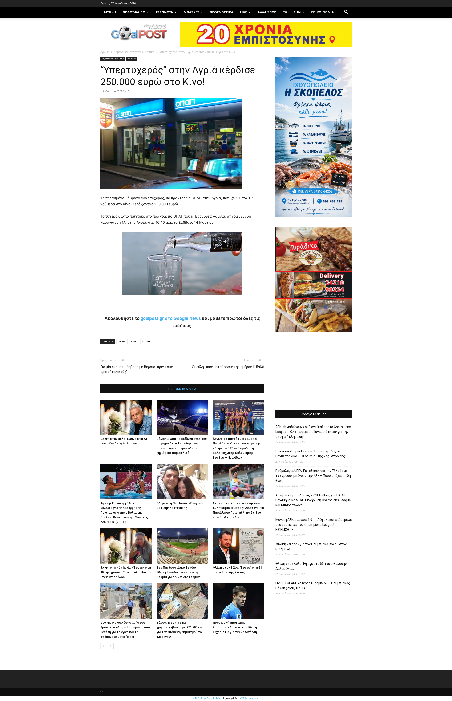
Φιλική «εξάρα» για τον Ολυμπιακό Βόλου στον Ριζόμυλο (311, 546)
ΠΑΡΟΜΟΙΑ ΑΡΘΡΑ (182, 389)
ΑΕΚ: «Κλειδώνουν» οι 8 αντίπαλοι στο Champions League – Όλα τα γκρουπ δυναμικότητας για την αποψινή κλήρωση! (313, 432)
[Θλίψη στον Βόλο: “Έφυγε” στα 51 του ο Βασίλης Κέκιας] (238, 546)
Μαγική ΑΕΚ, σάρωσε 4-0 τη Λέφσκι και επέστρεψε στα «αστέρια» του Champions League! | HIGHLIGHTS (313, 524)
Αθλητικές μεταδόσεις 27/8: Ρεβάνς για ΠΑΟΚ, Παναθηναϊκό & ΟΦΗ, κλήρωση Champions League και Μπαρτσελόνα (313, 500)
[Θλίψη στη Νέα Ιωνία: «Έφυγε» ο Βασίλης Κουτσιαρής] (182, 481)
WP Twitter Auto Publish (207, 698)
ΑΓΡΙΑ (121, 341)
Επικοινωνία (322, 12)
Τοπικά (149, 52)
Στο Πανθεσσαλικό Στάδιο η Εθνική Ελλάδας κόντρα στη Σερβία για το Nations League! (178, 572)
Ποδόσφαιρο (134, 12)
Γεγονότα (164, 12)
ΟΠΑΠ (146, 341)
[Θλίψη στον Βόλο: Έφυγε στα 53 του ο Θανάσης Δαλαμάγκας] (126, 417)
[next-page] (111, 646)
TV (285, 12)
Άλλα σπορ (267, 12)
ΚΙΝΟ (134, 341)
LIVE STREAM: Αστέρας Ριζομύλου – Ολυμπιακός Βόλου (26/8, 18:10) (312, 585)
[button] (346, 12)
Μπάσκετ (191, 12)
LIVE (243, 12)
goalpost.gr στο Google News (171, 318)
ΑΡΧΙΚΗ (110, 12)
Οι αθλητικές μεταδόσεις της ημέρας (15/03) (228, 367)
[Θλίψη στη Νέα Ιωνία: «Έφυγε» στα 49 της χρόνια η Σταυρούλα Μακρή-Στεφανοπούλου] (126, 546)
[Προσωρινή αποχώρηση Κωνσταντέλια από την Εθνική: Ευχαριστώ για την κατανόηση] (238, 601)
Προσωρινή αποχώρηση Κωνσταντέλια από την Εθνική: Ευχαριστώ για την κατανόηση (235, 627)
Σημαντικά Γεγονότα (127, 52)
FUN (297, 12)
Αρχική (104, 52)
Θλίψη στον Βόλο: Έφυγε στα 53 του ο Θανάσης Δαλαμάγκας (311, 566)
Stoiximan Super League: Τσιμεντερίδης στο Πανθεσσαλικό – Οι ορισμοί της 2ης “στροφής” (310, 453)
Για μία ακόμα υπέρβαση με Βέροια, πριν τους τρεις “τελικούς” (136, 369)
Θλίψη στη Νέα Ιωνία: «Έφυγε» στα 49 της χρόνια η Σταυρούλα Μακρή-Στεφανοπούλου (125, 572)
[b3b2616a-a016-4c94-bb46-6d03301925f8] (182, 299)
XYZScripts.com (249, 698)
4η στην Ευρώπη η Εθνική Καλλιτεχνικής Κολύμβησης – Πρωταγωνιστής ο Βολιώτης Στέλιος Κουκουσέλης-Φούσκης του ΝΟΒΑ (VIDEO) (124, 512)
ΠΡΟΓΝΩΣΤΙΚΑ (221, 12)
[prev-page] (103, 646)
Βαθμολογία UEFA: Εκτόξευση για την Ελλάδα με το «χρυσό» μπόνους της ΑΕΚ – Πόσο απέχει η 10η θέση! (313, 476)
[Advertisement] (313, 371)
